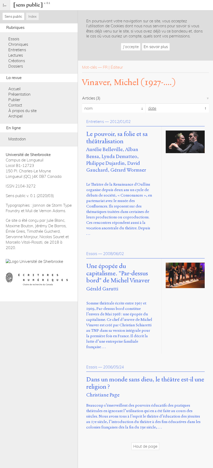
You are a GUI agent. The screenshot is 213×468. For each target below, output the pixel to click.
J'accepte (131, 46)
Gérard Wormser (128, 170)
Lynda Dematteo (119, 156)
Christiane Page (102, 395)
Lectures (15, 55)
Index (32, 16)
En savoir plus (156, 46)
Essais (13, 38)
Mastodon (17, 138)
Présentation (19, 94)
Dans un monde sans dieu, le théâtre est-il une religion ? (145, 383)
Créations (16, 60)
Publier (14, 99)
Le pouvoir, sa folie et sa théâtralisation (117, 138)
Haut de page (145, 446)
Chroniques (18, 44)
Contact (15, 105)
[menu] (5, 5)
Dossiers (15, 66)
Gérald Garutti (102, 289)
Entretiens (17, 49)
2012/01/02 (120, 121)
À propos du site (22, 110)
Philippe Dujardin (105, 163)
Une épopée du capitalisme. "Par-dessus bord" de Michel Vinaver (118, 273)
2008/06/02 (113, 253)
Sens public (13, 16)
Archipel (15, 116)
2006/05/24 (113, 367)
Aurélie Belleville (104, 149)
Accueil (14, 88)
